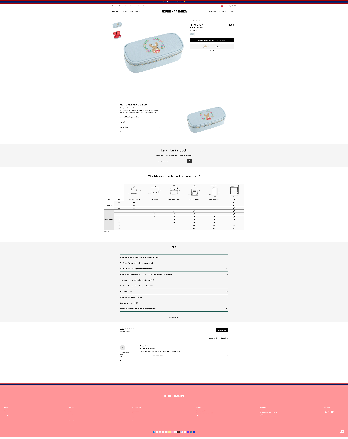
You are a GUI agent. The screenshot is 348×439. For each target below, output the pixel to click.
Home (191, 20)
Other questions (174, 317)
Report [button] (157, 355)
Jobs (133, 415)
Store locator (135, 419)
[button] (230, 6)
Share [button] (161, 355)
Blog (133, 417)
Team (133, 413)
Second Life (70, 413)
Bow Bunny (193, 30)
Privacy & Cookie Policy (201, 411)
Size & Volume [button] (124, 127)
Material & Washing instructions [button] (129, 117)
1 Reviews (199, 27)
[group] (129, 329)
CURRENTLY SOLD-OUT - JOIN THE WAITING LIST (212, 40)
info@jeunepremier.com (270, 416)
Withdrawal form (72, 421)
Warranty (70, 411)
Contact (6, 419)
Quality (69, 417)
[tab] (213, 338)
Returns (5, 413)
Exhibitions (134, 421)
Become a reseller (136, 411)
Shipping (6, 415)
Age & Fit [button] (122, 122)
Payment (6, 417)
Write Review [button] (222, 330)
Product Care (71, 415)
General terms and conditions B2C (204, 413)
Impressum (198, 415)
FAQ (5, 411)
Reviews (70, 419)
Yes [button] (154, 355)
